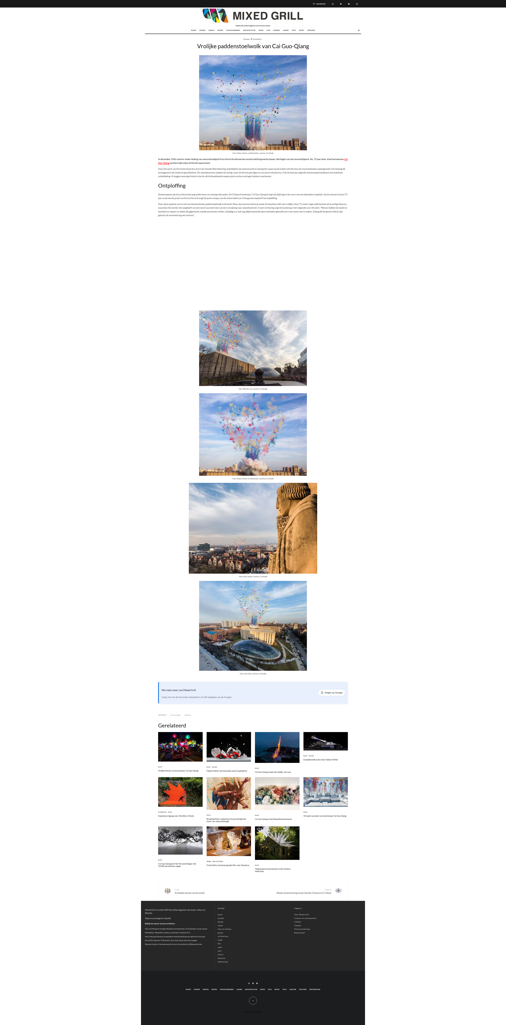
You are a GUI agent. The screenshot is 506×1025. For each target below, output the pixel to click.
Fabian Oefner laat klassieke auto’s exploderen (227, 771)
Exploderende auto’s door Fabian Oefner (320, 759)
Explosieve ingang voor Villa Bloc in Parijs (176, 816)
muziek (202, 30)
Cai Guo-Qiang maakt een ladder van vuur (273, 772)
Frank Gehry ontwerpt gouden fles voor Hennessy (228, 865)
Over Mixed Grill (301, 915)
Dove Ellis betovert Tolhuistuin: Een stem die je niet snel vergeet (171, 940)
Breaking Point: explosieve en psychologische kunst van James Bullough (226, 820)
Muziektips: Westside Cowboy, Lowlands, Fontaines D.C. (168, 932)
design (211, 30)
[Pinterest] (341, 4)
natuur (220, 954)
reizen (220, 30)
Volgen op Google (333, 692)
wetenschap (223, 962)
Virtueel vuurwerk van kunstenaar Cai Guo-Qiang (324, 816)
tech (294, 30)
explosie (188, 715)
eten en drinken (233, 30)
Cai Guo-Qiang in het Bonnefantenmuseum (273, 819)
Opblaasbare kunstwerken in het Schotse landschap (272, 870)
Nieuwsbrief (299, 933)
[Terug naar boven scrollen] (253, 1001)
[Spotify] (349, 4)
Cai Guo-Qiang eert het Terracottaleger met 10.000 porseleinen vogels (177, 865)
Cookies (297, 925)
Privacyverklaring (302, 929)
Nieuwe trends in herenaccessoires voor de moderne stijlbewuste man (173, 944)
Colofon (297, 922)
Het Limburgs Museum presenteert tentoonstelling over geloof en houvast (175, 936)
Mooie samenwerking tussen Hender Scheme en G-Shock (304, 891)
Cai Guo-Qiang (175, 715)
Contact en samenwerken (305, 918)
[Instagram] (333, 4)
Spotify (168, 918)
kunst (193, 30)
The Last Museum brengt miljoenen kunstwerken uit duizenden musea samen (176, 929)
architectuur (249, 30)
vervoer (311, 30)
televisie (221, 958)
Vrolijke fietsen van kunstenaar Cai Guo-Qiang (178, 770)
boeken (276, 30)
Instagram (159, 918)
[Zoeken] (357, 4)
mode (261, 30)
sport (301, 30)
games (286, 30)
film (268, 30)
